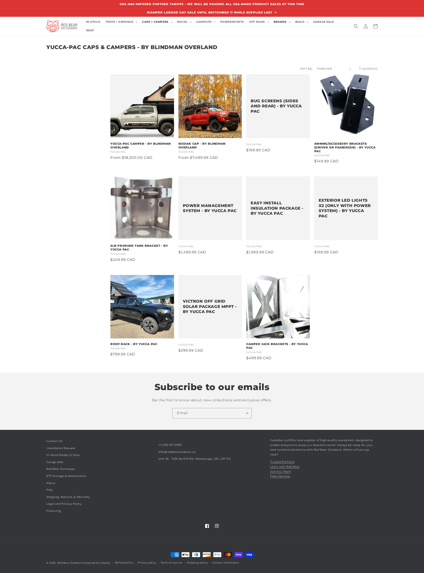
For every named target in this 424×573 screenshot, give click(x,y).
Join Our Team (280, 471)
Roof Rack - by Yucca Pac (133, 344)
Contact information (225, 562)
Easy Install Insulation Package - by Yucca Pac (277, 208)
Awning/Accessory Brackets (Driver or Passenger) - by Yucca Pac (345, 147)
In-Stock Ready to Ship (63, 455)
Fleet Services (280, 476)
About (50, 483)
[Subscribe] (247, 413)
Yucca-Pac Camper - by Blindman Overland (140, 145)
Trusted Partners (282, 461)
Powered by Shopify (96, 562)
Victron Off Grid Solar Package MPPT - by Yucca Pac (210, 306)
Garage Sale (54, 462)
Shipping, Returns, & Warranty (68, 497)
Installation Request (61, 448)
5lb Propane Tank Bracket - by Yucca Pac (139, 247)
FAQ (49, 489)
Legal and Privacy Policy (64, 503)
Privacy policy (147, 562)
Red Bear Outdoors (70, 562)
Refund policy (124, 562)
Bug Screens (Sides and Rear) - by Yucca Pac (276, 106)
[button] (121, 22)
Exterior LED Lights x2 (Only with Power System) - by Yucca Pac (345, 208)
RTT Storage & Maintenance (66, 476)
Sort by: (306, 68)
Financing (53, 510)
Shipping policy (197, 562)
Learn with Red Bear (284, 466)
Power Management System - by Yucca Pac (210, 208)
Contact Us (54, 441)
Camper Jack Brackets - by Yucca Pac (277, 345)
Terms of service (171, 562)
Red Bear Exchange (60, 469)
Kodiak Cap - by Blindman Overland (201, 145)
